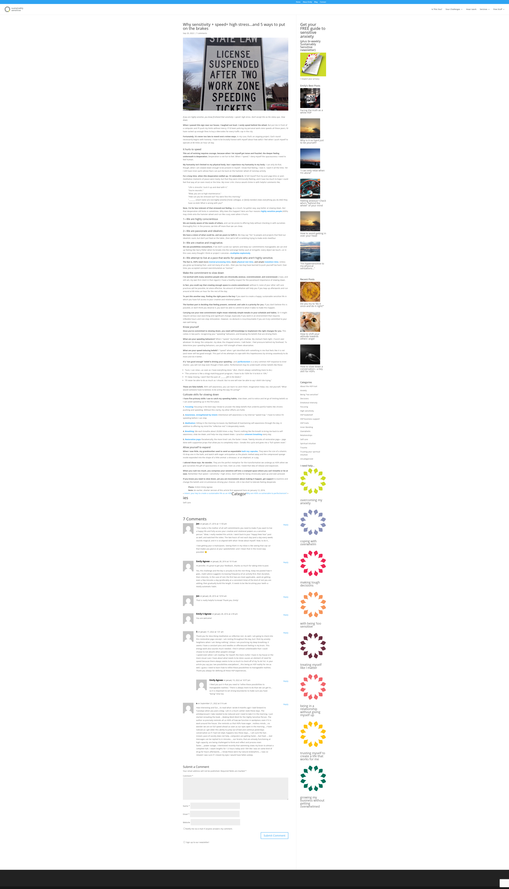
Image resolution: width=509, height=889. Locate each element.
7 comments (201, 33)
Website (186, 822)
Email (186, 814)
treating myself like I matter (311, 666)
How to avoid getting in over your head (313, 234)
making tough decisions (310, 583)
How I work (471, 9)
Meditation (190, 423)
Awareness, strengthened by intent (201, 415)
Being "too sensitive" (309, 394)
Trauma (303, 447)
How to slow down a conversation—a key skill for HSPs (311, 369)
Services (483, 9)
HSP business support (310, 419)
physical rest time (245, 262)
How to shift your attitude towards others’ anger (309, 336)
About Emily (307, 2)
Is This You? (437, 9)
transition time (271, 262)
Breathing (189, 431)
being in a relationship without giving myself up (310, 710)
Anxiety (303, 390)
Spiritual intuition (308, 443)
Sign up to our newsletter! (197, 842)
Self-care (187, 502)
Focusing (189, 406)
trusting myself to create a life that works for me (312, 756)
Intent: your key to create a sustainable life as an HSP (208, 493)
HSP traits (304, 423)
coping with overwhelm (308, 542)
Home (298, 2)
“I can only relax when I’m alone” (312, 171)
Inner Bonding (306, 427)
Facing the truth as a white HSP (311, 111)
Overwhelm (305, 431)
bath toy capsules (250, 451)
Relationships (306, 435)
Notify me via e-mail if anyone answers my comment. (209, 828)
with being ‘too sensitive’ (310, 625)
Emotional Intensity (308, 402)
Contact (323, 2)
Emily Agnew (203, 561)
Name (186, 806)
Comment (188, 776)
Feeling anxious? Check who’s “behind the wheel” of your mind (313, 203)
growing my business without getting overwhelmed (312, 802)
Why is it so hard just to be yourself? (312, 141)
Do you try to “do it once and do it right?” (312, 305)
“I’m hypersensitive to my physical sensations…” (312, 266)
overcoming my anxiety (311, 501)
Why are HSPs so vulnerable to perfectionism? (266, 493)
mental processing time (220, 262)
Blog (316, 2)
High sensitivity (307, 411)
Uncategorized (306, 459)
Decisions (304, 398)
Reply (285, 524)
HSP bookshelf (306, 415)
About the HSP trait (308, 386)
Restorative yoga (192, 439)
